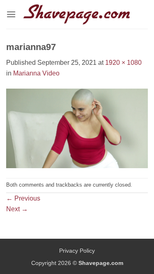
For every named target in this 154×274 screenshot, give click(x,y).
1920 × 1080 (123, 62)
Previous (23, 198)
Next (17, 209)
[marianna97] (77, 127)
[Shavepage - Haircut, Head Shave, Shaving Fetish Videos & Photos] (77, 14)
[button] (11, 14)
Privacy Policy (77, 250)
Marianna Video (36, 73)
